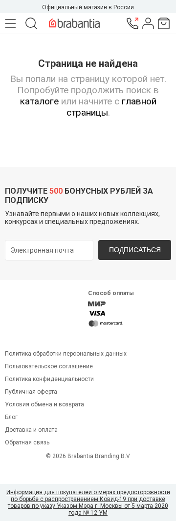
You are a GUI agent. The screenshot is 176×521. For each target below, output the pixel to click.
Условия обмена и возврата (44, 404)
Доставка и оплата (31, 429)
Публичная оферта (31, 391)
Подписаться (135, 250)
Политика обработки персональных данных (66, 353)
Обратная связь (27, 442)
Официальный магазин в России (88, 7)
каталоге (39, 101)
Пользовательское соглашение (49, 366)
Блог (11, 417)
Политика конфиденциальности (49, 379)
